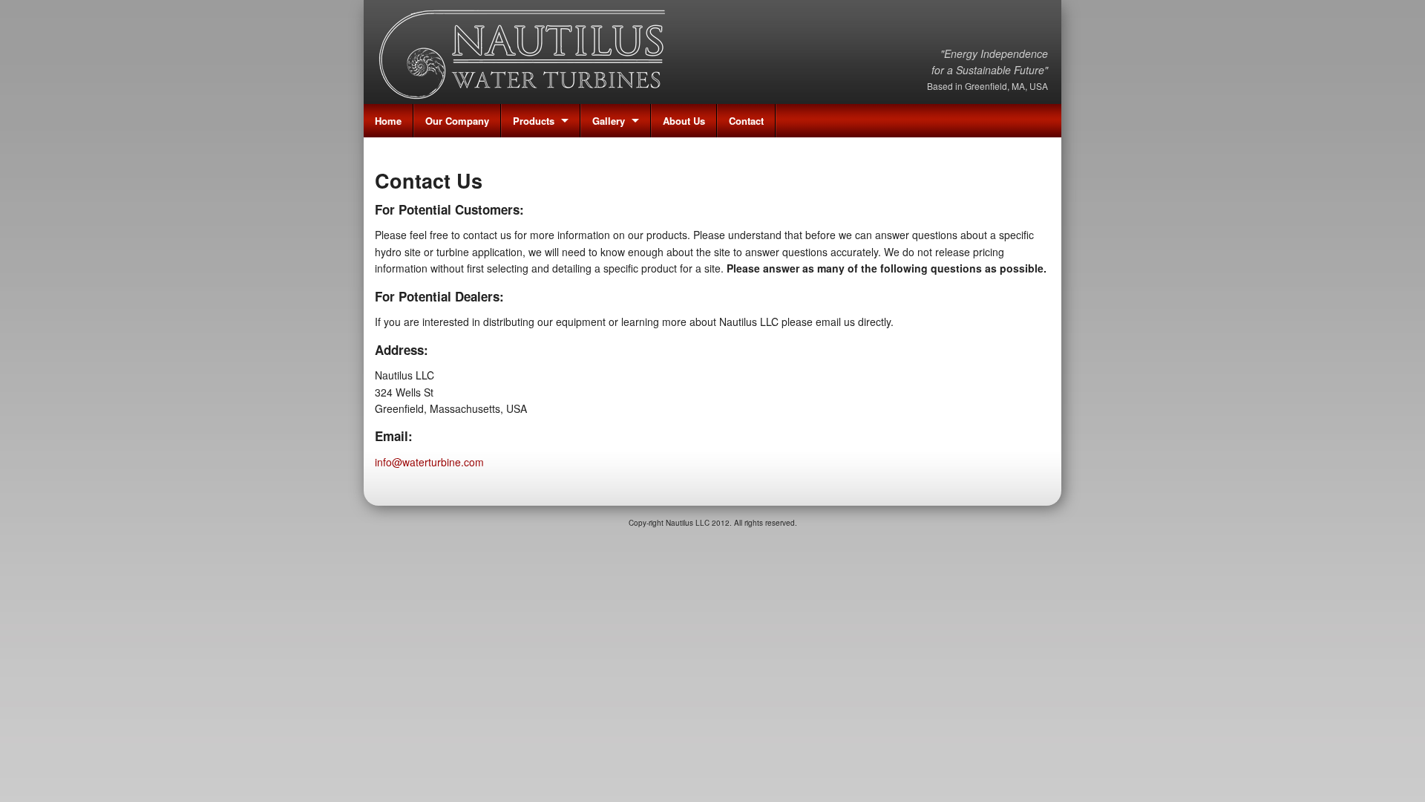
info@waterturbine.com (429, 461)
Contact (746, 121)
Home (388, 121)
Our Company (457, 121)
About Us (684, 121)
